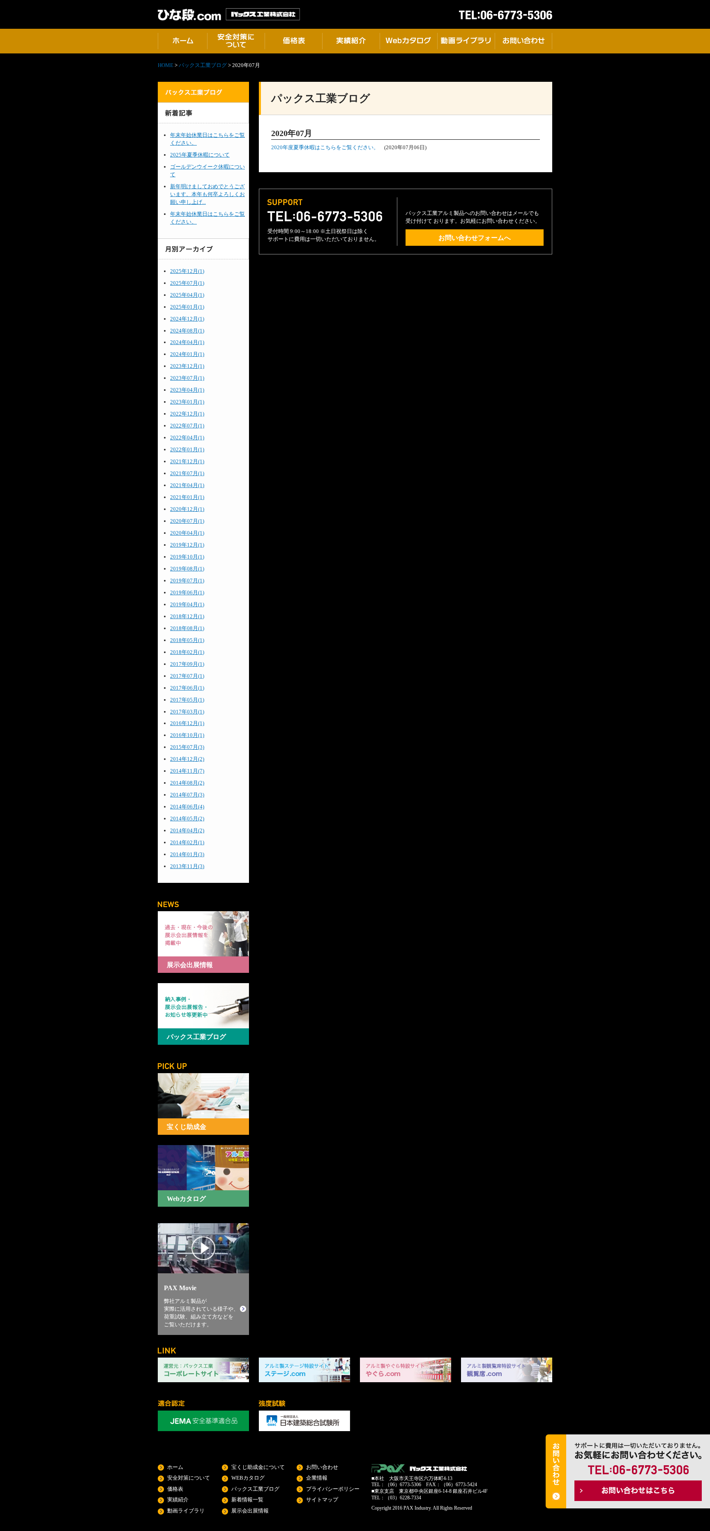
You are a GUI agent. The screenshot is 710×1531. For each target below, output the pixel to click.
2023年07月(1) (187, 378)
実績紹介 (178, 1499)
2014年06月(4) (187, 807)
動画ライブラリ (186, 1511)
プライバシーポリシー (333, 1489)
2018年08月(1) (187, 628)
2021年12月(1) (187, 461)
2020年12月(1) (187, 509)
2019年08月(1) (187, 569)
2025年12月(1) (187, 271)
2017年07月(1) (187, 676)
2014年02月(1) (187, 842)
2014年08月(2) (187, 783)
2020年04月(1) (187, 533)
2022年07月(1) (187, 426)
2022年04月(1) (187, 437)
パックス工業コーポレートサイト (203, 1370)
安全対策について (188, 1478)
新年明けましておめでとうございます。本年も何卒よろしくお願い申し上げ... (207, 194)
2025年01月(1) (187, 307)
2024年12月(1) (187, 319)
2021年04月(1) (187, 485)
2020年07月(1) (187, 521)
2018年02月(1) (187, 652)
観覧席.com (506, 1370)
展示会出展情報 (250, 1511)
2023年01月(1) (187, 402)
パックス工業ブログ (203, 65)
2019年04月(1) (187, 604)
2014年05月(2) (187, 818)
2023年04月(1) (187, 390)
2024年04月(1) (187, 342)
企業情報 (316, 1478)
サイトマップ (322, 1499)
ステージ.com (304, 1370)
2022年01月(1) (187, 449)
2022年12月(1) (187, 414)
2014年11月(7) (187, 771)
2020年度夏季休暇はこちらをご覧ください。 (325, 147)
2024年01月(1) (187, 354)
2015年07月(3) (187, 747)
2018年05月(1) (187, 640)
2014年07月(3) (187, 795)
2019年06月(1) (187, 592)
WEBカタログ (248, 1478)
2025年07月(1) (187, 283)
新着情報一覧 (247, 1499)
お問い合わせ (322, 1467)
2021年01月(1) (187, 497)
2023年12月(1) (187, 366)
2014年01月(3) (187, 854)
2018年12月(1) (187, 616)
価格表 (175, 1489)
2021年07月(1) (187, 473)
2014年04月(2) (187, 830)
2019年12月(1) (187, 545)
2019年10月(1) (187, 557)
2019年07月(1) (187, 580)
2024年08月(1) (187, 331)
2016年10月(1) (187, 735)
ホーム (175, 1467)
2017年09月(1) (187, 664)
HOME (165, 65)
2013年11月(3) (187, 866)
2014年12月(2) (187, 759)
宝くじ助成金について (258, 1467)
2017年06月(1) (187, 688)
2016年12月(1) (187, 723)
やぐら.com (405, 1370)
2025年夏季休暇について (200, 155)
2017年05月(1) (187, 700)
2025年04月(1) (187, 295)
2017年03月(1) (187, 712)
